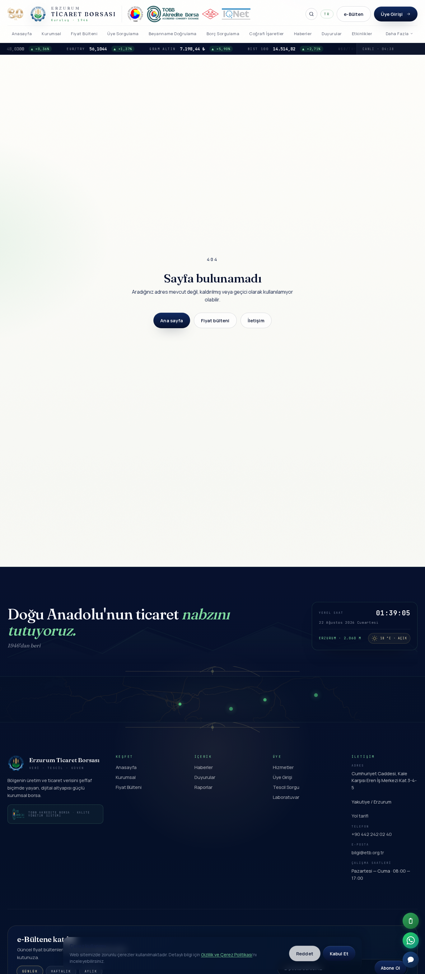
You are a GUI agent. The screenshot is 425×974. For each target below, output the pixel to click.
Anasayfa (126, 767)
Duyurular (204, 777)
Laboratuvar (286, 797)
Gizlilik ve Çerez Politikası (226, 955)
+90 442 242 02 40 (372, 834)
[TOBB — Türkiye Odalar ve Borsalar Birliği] (135, 14)
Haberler (203, 767)
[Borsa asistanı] (411, 960)
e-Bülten (353, 14)
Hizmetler (283, 767)
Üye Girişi (392, 14)
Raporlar (203, 787)
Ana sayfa (171, 320)
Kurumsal (126, 777)
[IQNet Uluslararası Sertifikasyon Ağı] (236, 14)
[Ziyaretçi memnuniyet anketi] (411, 921)
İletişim (256, 320)
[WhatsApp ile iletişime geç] (411, 940)
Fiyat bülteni (215, 320)
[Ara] (311, 14)
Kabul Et (339, 953)
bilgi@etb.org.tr (368, 852)
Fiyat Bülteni (129, 787)
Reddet (304, 953)
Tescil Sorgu (286, 787)
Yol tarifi (360, 816)
